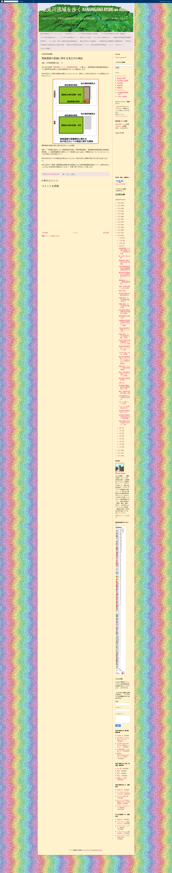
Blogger (100, 850)
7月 (120, 431)
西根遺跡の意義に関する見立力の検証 (124, 262)
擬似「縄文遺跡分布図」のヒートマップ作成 (124, 374)
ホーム (75, 233)
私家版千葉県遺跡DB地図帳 (122, 37)
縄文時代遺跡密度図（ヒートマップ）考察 (124, 348)
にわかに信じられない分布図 (124, 353)
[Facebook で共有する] (72, 174)
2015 (119, 233)
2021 (119, 216)
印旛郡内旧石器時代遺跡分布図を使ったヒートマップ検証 (124, 322)
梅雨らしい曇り (122, 778)
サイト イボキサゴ (115, 45)
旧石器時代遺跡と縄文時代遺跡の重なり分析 (124, 387)
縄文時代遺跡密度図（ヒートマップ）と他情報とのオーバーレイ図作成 (124, 360)
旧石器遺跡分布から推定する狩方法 (124, 397)
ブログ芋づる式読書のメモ (68, 37)
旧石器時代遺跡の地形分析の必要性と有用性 (124, 311)
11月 (120, 240)
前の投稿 (106, 233)
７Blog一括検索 (45, 48)
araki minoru (121, 473)
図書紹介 (120, 88)
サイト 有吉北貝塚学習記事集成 (95, 45)
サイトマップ (121, 76)
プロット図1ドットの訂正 (124, 402)
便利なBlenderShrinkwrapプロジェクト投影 (123, 755)
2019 (119, 222)
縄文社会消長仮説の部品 (74, 45)
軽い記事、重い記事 (124, 257)
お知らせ (121, 383)
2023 (119, 211)
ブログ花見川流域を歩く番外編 (88, 34)
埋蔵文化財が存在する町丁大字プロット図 (124, 422)
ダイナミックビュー (121, 116)
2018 (119, 225)
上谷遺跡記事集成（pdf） (122, 93)
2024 (119, 208)
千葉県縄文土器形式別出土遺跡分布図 (52, 45)
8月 (120, 428)
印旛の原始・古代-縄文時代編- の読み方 (125, 299)
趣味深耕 (120, 85)
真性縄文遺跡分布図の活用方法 (124, 294)
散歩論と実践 (121, 78)
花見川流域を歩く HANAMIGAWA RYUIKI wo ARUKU (85, 9)
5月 (120, 436)
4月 (120, 439)
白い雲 (119, 768)
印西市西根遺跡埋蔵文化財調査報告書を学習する (124, 268)
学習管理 (43, 41)
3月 (120, 441)
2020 (119, 219)
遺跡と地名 (122, 291)
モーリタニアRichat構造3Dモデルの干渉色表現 (123, 802)
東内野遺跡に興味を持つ (124, 317)
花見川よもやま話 (85, 37)
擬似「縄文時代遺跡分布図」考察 (124, 392)
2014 (119, 235)
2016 (119, 230)
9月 (120, 246)
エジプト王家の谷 (122, 796)
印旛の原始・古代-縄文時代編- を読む (125, 305)
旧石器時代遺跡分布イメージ (124, 411)
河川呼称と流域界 (122, 81)
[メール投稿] (63, 174)
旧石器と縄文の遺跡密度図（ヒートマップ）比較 (124, 342)
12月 (120, 238)
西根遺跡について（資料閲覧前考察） (66, 67)
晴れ (118, 771)
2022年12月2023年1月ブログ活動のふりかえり (123, 745)
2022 (119, 214)
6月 (120, 433)
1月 (120, 447)
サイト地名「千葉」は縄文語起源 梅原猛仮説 (63, 41)
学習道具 (128, 41)
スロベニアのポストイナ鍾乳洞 (123, 807)
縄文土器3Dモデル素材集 (88, 41)
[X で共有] (70, 174)
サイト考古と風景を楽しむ (102, 37)
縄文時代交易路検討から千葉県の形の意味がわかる (124, 275)
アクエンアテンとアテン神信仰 (123, 826)
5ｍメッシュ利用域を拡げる (124, 407)
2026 (119, 203)
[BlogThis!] (68, 174)
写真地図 (120, 83)
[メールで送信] (67, 174)
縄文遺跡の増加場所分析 (124, 379)
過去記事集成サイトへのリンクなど (51, 34)
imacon (85, 850)
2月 (120, 444)
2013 (119, 450)
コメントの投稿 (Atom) (52, 236)
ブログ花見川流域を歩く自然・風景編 (112, 34)
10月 (120, 243)
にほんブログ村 (120, 184)
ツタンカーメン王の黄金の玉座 (123, 836)
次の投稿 (45, 233)
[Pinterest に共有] (74, 174)
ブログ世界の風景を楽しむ (48, 37)
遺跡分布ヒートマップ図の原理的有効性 (124, 367)
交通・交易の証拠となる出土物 (124, 287)
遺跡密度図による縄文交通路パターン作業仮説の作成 (124, 250)
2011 (119, 456)
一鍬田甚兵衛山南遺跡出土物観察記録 (110, 41)
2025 (119, 205)
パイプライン (121, 90)
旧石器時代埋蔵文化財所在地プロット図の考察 (124, 416)
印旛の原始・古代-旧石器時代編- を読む (124, 335)
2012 (119, 453)
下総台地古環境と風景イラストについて (124, 329)
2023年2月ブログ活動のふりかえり (123, 739)
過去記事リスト (70, 34)
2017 (119, 227)
